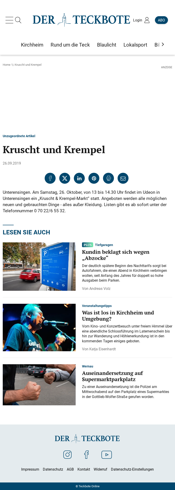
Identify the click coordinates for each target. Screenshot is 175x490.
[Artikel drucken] (108, 178)
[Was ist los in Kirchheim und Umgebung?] (39, 327)
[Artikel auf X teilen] (64, 178)
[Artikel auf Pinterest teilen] (93, 178)
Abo (161, 20)
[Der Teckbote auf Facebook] (86, 454)
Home (6, 65)
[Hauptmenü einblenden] (10, 20)
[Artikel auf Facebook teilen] (50, 178)
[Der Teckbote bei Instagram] (67, 454)
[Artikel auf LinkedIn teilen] (79, 178)
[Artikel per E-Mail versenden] (123, 178)
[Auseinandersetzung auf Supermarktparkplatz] (39, 384)
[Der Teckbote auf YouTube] (106, 454)
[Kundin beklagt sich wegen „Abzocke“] (39, 266)
